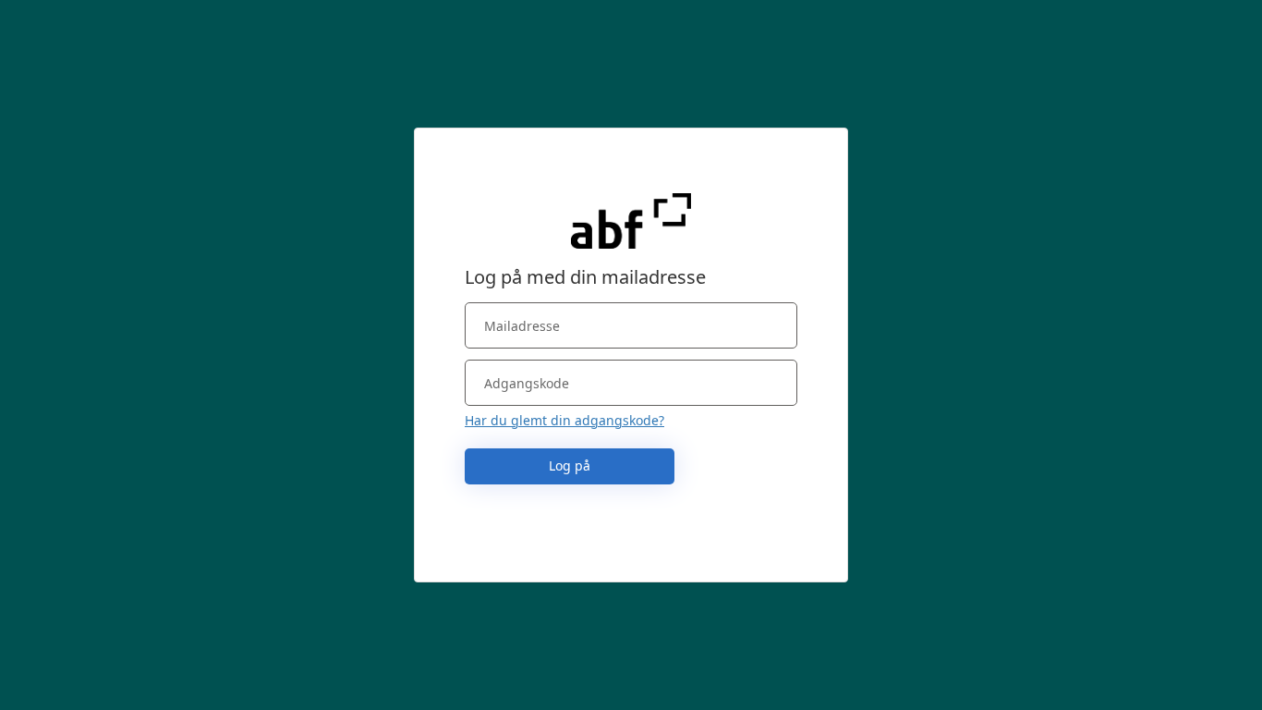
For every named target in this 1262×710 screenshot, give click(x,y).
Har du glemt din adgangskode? (564, 420)
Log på (569, 465)
